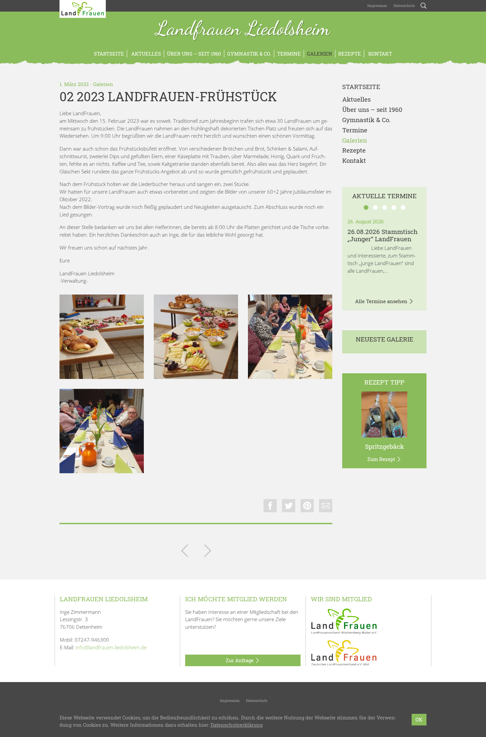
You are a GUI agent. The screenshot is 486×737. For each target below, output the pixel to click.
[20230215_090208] (102, 337)
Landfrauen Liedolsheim (243, 29)
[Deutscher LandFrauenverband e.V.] (344, 652)
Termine (289, 53)
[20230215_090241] (290, 337)
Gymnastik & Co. (249, 53)
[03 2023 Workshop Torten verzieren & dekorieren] (207, 552)
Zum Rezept (381, 459)
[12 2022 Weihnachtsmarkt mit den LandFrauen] (184, 552)
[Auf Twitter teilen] (288, 505)
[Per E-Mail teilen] (325, 505)
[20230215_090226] (196, 337)
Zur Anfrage (240, 660)
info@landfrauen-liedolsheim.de (111, 647)
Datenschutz (403, 5)
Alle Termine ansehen (382, 301)
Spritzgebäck (384, 446)
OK (419, 719)
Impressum (376, 5)
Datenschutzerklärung (237, 725)
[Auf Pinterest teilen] (307, 505)
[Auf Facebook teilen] (270, 505)
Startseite (109, 53)
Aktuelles (145, 53)
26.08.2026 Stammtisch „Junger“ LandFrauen (382, 235)
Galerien (319, 53)
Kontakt (379, 53)
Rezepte (349, 53)
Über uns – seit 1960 (194, 53)
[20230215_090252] (102, 431)
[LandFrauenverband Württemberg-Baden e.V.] (344, 621)
